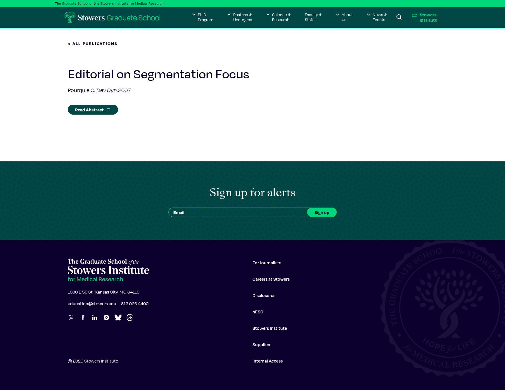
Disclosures (263, 295)
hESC (257, 311)
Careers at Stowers (271, 279)
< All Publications (93, 43)
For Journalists (266, 262)
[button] (202, 17)
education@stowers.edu (92, 303)
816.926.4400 (134, 303)
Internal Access (267, 360)
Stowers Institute (269, 328)
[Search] (399, 17)
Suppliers (261, 344)
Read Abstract (89, 109)
